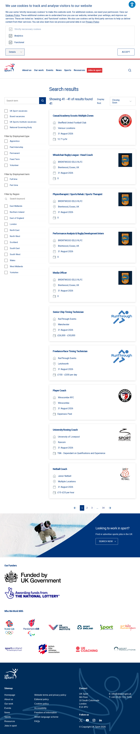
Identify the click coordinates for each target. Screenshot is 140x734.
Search (129, 70)
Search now (106, 541)
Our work (39, 70)
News (59, 70)
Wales (12, 260)
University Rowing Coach (65, 429)
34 (103, 508)
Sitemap (8, 688)
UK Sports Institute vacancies (23, 122)
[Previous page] (74, 508)
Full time (13, 179)
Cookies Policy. (12, 15)
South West (15, 254)
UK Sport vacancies (18, 111)
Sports (67, 70)
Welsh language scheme (46, 717)
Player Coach (59, 390)
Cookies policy (41, 704)
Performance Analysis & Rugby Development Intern (78, 233)
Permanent (15, 153)
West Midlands (16, 266)
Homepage (9, 67)
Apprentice (15, 141)
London (13, 224)
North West (15, 236)
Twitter (80, 720)
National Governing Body (21, 127)
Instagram (94, 720)
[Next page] (110, 508)
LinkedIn (100, 720)
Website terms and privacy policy (50, 695)
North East (14, 230)
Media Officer (60, 272)
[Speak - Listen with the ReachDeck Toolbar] (132, 4)
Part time (14, 185)
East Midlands (16, 206)
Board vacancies (17, 116)
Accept (126, 52)
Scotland (14, 242)
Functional (19, 42)
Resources (79, 70)
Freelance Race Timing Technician (70, 351)
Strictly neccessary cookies (27, 29)
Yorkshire (14, 272)
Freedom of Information (45, 712)
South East (15, 248)
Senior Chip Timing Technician (68, 312)
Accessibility (40, 708)
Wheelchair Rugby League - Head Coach (73, 154)
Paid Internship (16, 147)
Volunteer (14, 165)
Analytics (18, 35)
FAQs (37, 721)
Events (49, 70)
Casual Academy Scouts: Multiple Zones (73, 115)
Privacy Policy (92, 22)
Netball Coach (60, 469)
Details (12, 52)
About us (26, 70)
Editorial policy (41, 699)
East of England (17, 218)
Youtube (87, 720)
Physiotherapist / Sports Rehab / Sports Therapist (77, 194)
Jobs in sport (94, 70)
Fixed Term (15, 159)
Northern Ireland (17, 212)
